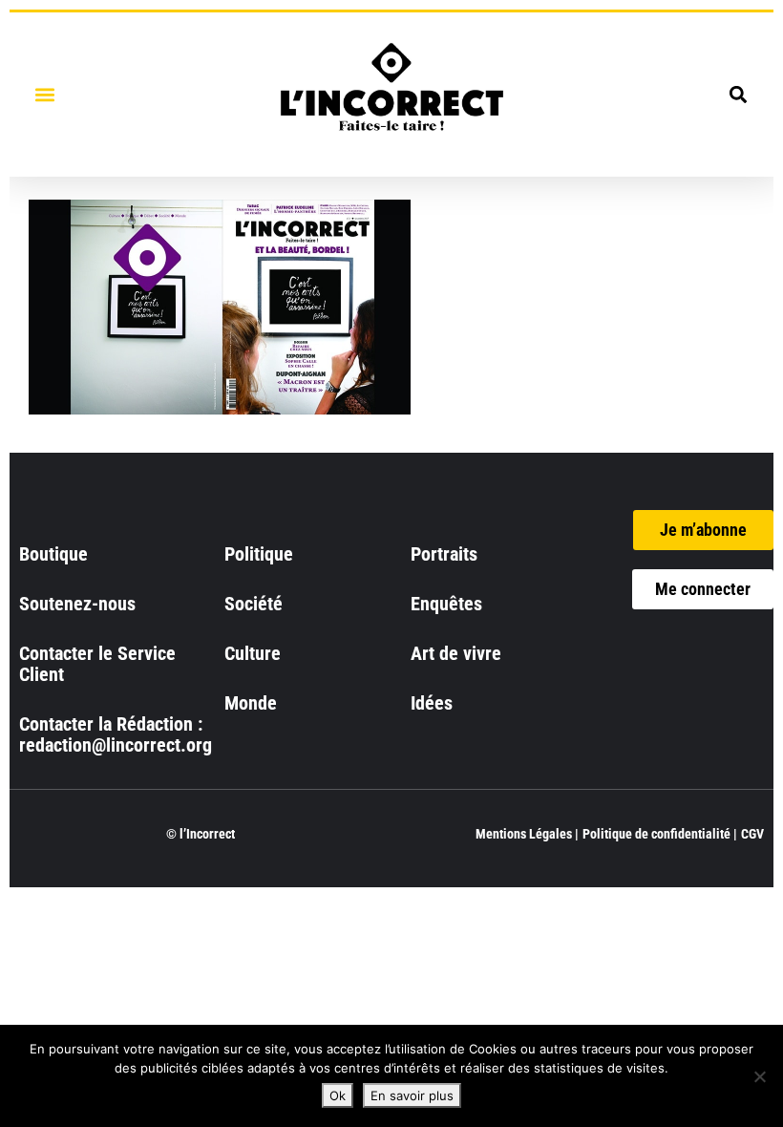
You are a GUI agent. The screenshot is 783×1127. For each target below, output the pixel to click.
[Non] (759, 1076)
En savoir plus (412, 1095)
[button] (44, 94)
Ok (337, 1095)
